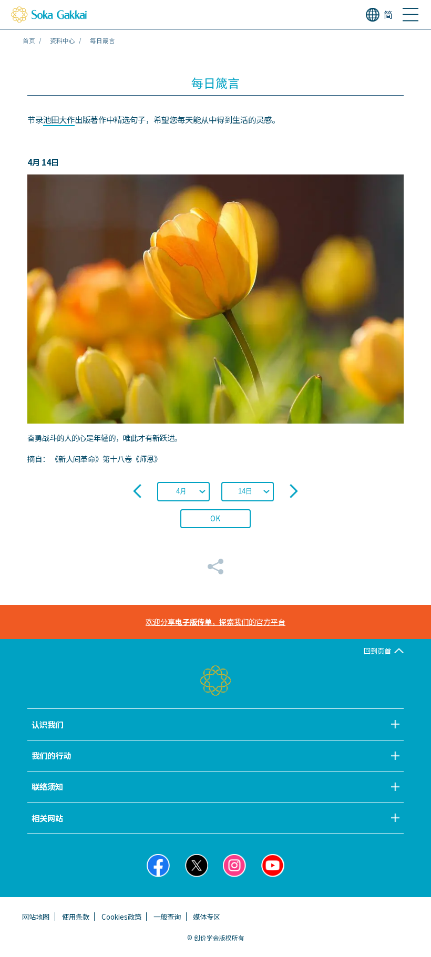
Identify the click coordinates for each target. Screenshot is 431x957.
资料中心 (62, 40)
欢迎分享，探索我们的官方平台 (215, 621)
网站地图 (35, 916)
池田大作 (59, 119)
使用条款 (75, 916)
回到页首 (377, 650)
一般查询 (167, 916)
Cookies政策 (121, 916)
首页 (29, 40)
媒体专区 (206, 916)
